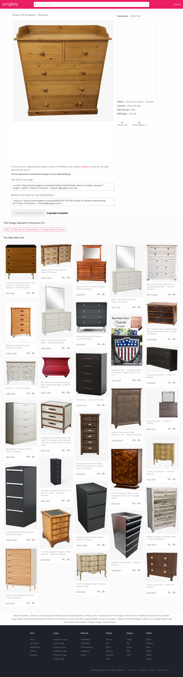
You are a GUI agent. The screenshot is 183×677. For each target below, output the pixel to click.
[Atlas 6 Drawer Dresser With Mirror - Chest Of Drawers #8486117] (56, 311)
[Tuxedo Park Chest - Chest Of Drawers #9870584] (162, 566)
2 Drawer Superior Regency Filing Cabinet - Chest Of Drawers (55, 553)
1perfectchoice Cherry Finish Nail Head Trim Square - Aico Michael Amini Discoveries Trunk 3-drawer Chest (56, 441)
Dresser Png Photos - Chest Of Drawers (161, 376)
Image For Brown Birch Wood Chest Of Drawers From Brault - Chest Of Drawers (90, 465)
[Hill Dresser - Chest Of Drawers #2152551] (91, 374)
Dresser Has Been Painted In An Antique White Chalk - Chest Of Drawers (161, 286)
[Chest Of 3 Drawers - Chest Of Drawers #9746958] (162, 452)
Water (148, 651)
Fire (128, 643)
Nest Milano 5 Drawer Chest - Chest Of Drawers (19, 450)
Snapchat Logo (60, 655)
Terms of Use (163, 670)
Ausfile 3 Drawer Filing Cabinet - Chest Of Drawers (90, 538)
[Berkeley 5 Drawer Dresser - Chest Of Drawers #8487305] (21, 321)
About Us (132, 670)
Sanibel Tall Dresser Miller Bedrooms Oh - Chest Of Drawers (126, 433)
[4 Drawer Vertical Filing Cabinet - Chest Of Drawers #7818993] (21, 497)
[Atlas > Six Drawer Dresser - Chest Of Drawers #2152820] (126, 270)
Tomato (33, 651)
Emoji (148, 639)
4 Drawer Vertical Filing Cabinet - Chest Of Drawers (20, 533)
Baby (108, 647)
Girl (107, 643)
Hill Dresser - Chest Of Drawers (90, 400)
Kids (108, 659)
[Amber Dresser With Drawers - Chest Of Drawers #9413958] (91, 317)
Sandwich (34, 643)
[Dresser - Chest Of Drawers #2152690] (21, 373)
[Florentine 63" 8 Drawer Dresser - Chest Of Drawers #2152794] (91, 263)
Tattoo (149, 659)
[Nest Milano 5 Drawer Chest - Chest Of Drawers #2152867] (21, 423)
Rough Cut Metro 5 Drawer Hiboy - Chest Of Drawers (162, 538)
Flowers (149, 643)
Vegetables (35, 647)
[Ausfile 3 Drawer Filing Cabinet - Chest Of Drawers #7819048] (91, 508)
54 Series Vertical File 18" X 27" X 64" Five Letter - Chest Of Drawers (55, 492)
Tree (129, 655)
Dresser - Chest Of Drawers (18, 388)
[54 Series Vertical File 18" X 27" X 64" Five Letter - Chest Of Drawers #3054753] (56, 472)
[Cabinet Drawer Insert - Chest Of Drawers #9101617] (126, 535)
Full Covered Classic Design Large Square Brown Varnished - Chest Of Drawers (162, 331)
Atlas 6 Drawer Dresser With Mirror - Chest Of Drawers (53, 341)
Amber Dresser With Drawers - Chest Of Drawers (90, 337)
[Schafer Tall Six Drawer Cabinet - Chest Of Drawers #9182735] (21, 570)
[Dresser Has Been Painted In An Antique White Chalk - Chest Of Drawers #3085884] (162, 262)
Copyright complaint (57, 213)
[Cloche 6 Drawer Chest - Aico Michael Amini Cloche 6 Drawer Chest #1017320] (126, 469)
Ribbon (149, 655)
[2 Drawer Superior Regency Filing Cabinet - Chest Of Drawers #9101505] (56, 528)
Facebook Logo (60, 651)
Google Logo (58, 659)
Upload (177, 4)
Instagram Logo (60, 639)
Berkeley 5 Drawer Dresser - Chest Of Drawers (18, 346)
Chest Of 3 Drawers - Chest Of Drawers (160, 472)
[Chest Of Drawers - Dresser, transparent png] (62, 70)
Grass (129, 647)
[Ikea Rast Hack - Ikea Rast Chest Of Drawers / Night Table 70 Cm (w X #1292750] (126, 341)
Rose (148, 647)
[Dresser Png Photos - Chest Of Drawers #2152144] (162, 359)
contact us (86, 166)
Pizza (32, 639)
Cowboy (109, 655)
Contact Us (143, 670)
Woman (109, 651)
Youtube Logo (59, 647)
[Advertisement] (41, 141)
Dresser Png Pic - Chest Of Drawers (159, 422)
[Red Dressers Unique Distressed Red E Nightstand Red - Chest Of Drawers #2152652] (56, 367)
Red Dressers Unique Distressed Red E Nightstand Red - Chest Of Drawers (56, 384)
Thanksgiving (87, 647)
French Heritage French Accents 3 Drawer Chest (91, 585)
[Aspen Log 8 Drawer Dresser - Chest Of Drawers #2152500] (56, 255)
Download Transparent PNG (28, 213)
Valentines (85, 651)
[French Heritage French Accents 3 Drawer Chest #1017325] (91, 566)
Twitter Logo (58, 643)
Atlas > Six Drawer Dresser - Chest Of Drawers (124, 300)
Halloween (85, 643)
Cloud (129, 639)
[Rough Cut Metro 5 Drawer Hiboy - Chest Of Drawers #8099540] (162, 510)
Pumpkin (34, 655)
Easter (83, 655)
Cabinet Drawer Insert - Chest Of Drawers (126, 563)
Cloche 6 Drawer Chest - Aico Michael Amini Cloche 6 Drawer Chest (125, 495)
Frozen (109, 639)
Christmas (85, 639)
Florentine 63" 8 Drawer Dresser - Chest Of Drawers (91, 287)
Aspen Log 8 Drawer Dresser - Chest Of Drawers (54, 271)
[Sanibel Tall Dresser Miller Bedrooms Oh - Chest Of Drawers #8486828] (126, 408)
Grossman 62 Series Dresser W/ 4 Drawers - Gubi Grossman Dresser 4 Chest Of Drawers (21, 285)
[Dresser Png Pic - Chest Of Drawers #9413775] (162, 404)
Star (128, 651)
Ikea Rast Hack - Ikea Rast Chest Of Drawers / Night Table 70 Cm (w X (126, 372)
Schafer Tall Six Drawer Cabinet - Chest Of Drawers (20, 596)
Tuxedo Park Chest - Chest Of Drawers (160, 586)
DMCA (153, 670)
